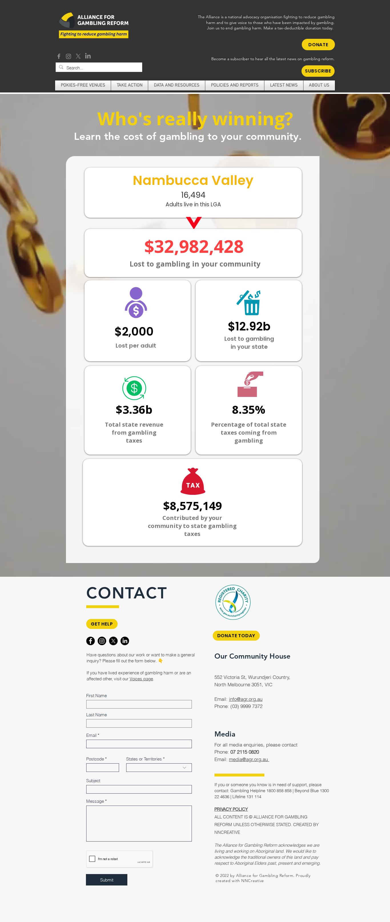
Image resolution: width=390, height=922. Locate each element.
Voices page (141, 678)
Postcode (95, 759)
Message (95, 801)
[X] (78, 56)
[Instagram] (68, 56)
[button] (318, 71)
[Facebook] (58, 56)
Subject (93, 780)
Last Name (96, 715)
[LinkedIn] (88, 56)
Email (91, 735)
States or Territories (144, 759)
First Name (96, 695)
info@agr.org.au (245, 699)
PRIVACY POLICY (231, 809)
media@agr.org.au (249, 759)
